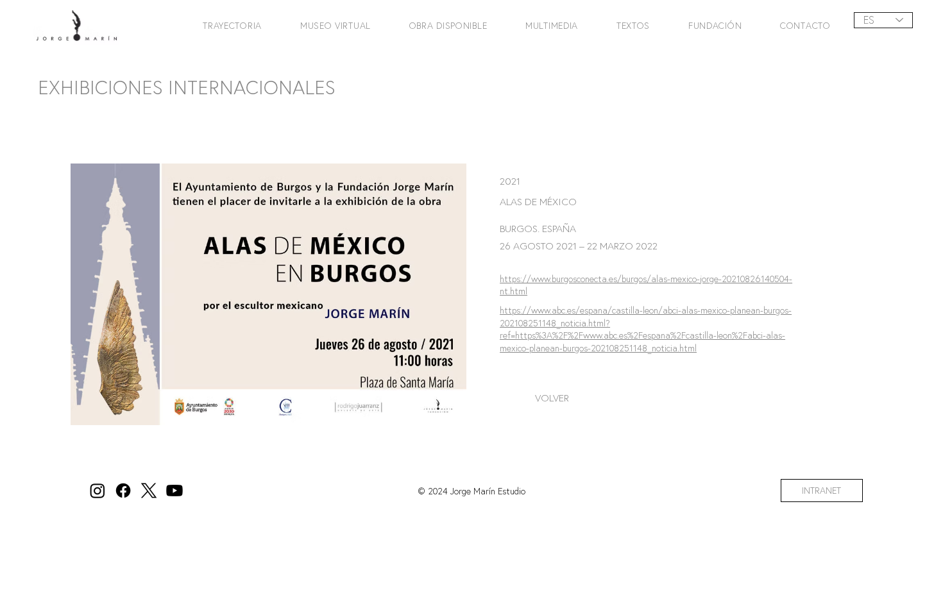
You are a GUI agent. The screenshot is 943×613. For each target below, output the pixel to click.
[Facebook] (123, 490)
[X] (148, 490)
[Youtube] (174, 490)
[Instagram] (97, 490)
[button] (223, 25)
